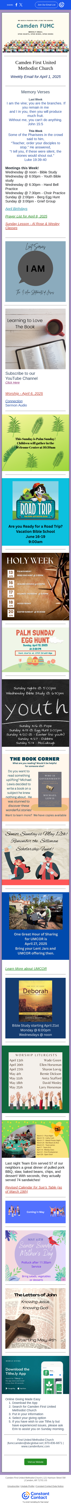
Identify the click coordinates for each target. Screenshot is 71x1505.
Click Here (12, 382)
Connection (14, 401)
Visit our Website (35, 1462)
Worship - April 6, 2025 (24, 393)
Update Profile (27, 1486)
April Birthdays (16, 209)
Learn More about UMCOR (26, 969)
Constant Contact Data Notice (50, 1486)
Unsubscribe (13, 1486)
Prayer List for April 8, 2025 (26, 216)
